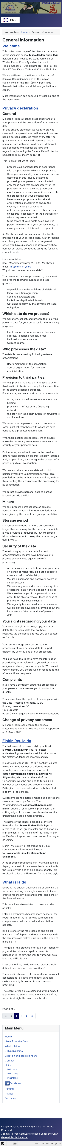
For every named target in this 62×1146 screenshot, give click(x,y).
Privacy (9, 1093)
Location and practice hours (21, 1055)
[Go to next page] (26, 1016)
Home (8, 1036)
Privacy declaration (20, 108)
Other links (12, 1077)
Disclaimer (11, 1098)
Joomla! (5, 1133)
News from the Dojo (16, 1041)
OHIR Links (12, 1073)
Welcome (11, 46)
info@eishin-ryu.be (20, 266)
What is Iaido (14, 882)
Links (8, 1065)
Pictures (9, 1088)
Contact (9, 1060)
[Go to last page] (32, 1016)
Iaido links (12, 1069)
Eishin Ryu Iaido (16, 741)
